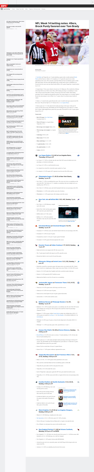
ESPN (3, 5)
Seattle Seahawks (59, 382)
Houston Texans (44, 245)
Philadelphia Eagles (45, 176)
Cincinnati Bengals (59, 226)
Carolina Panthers (45, 382)
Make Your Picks (71, 221)
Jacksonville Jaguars (46, 282)
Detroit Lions (57, 261)
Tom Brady (38, 77)
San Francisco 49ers (63, 355)
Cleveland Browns (45, 226)
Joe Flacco (51, 315)
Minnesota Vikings (45, 261)
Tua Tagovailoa (40, 418)
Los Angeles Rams (64, 102)
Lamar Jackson (56, 313)
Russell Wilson (40, 335)
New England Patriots (46, 429)
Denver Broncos (64, 330)
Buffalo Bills (54, 199)
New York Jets (43, 199)
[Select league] (4, 2)
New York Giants (48, 117)
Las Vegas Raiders (45, 155)
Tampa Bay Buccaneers (47, 355)
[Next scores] (92, 2)
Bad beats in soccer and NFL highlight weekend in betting (70, 397)
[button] (89, 5)
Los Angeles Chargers (64, 410)
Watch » (67, 133)
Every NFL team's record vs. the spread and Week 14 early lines (70, 403)
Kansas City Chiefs (45, 330)
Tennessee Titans (61, 282)
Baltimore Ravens (44, 302)
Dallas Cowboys (57, 245)
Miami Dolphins (44, 410)
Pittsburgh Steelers (58, 302)
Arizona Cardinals (66, 429)
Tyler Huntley (61, 315)
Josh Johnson (40, 317)
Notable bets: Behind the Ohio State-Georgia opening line (70, 390)
